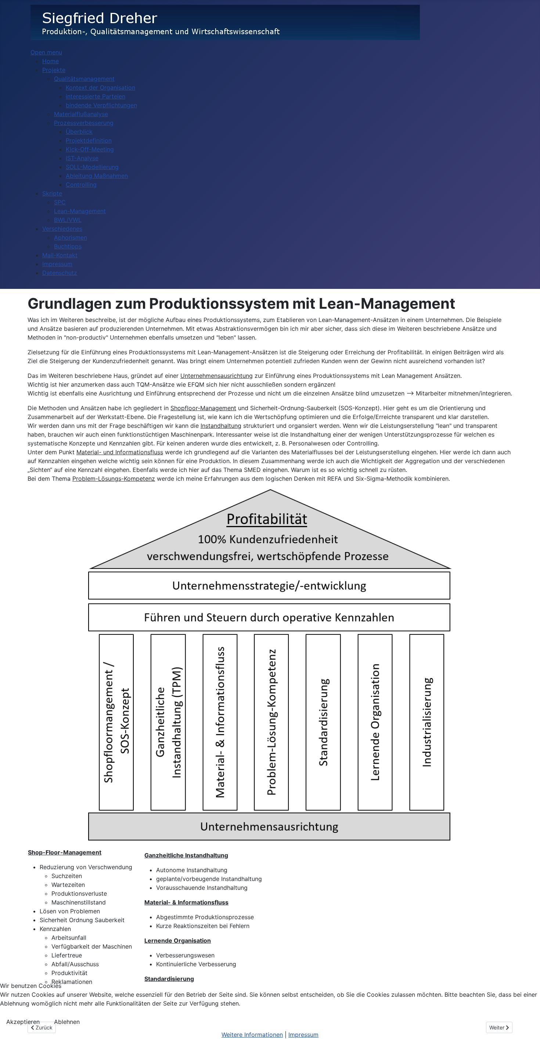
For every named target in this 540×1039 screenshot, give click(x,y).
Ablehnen (67, 1021)
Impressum (303, 1034)
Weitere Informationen (252, 1034)
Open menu (46, 52)
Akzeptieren (23, 1021)
